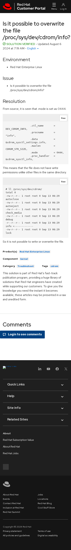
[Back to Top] (67, 543)
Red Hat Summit (11, 512)
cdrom (54, 266)
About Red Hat (11, 446)
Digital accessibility (48, 535)
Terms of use (44, 531)
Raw (63, 118)
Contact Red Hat (12, 503)
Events (6, 499)
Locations (43, 499)
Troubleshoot (25, 266)
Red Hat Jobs (10, 453)
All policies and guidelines (16, 535)
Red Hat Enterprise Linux (35, 251)
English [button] (32, 48)
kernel (24, 258)
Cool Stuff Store (46, 507)
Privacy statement (12, 531)
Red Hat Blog (45, 503)
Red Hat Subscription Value (18, 439)
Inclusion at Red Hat (13, 507)
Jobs (40, 494)
